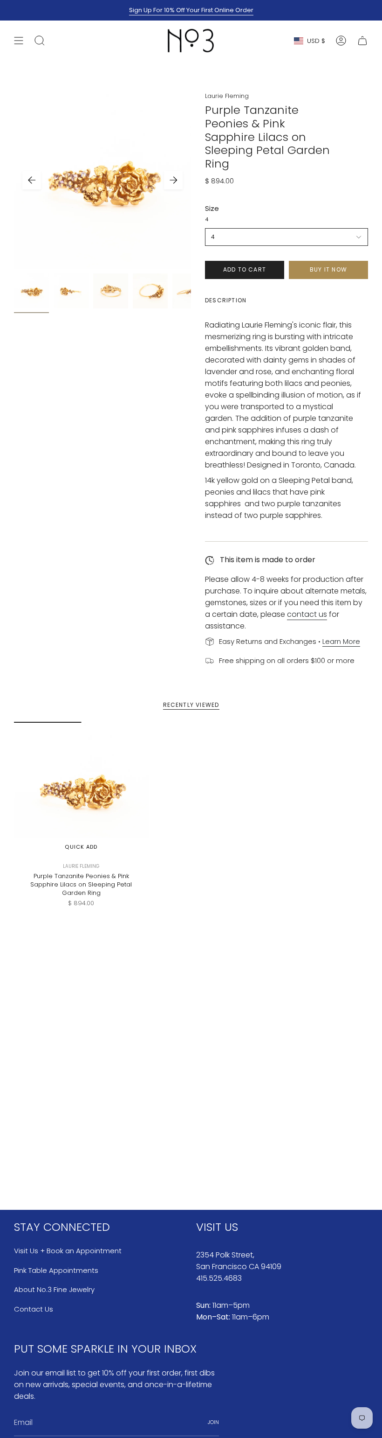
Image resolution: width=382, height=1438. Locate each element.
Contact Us (33, 1309)
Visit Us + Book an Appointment (68, 1251)
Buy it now (328, 269)
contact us (307, 614)
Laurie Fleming (227, 95)
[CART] (362, 40)
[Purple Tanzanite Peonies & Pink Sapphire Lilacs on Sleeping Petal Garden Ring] (81, 789)
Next (173, 180)
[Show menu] (18, 40)
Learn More (341, 641)
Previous (31, 180)
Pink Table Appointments (56, 1270)
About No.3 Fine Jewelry (54, 1289)
